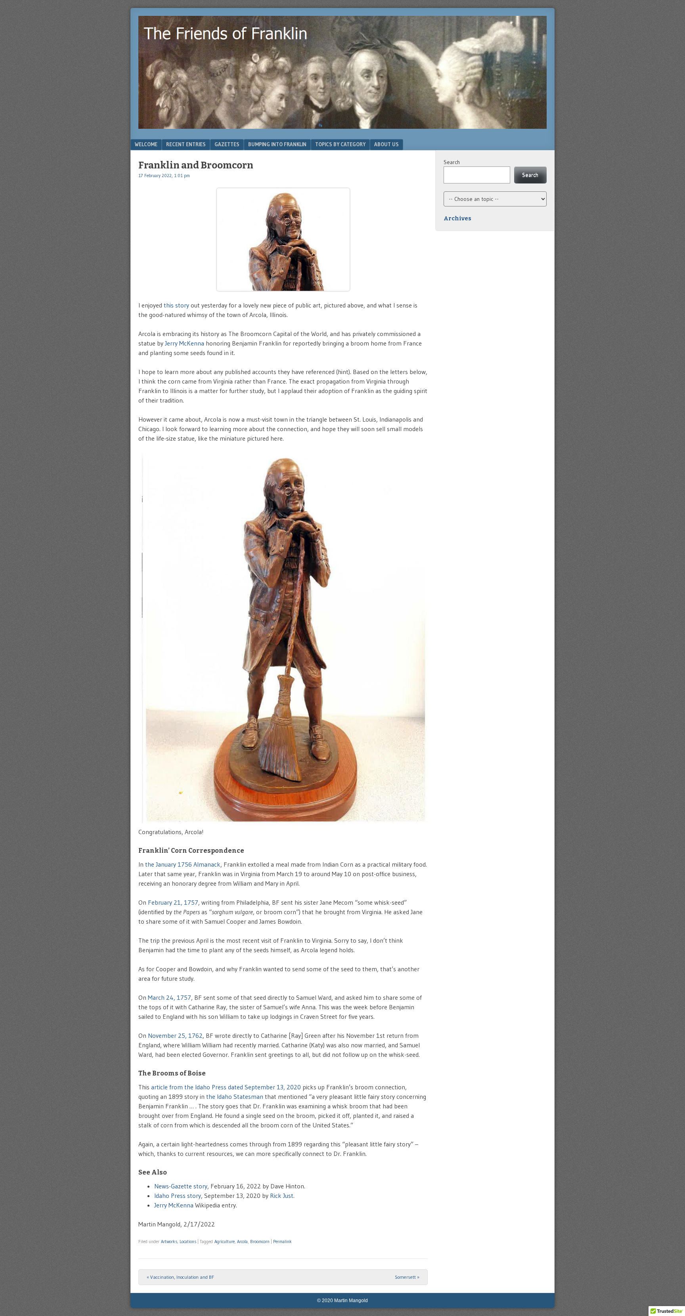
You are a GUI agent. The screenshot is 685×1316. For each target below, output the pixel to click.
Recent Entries (186, 144)
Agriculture (224, 1241)
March (157, 997)
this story (176, 305)
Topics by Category (340, 144)
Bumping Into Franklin (277, 144)
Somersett (407, 1277)
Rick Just (281, 1195)
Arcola (242, 1241)
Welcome (146, 144)
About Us (386, 144)
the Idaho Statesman (234, 1096)
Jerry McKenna (184, 343)
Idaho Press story (177, 1195)
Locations (188, 1241)
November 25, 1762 (175, 1035)
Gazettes (226, 144)
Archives (457, 218)
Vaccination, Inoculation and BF (180, 1277)
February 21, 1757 (173, 902)
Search (452, 162)
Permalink (282, 1241)
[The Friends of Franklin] (342, 126)
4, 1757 (180, 997)
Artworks (169, 1241)
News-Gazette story (180, 1186)
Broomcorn (260, 1241)
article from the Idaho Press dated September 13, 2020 (226, 1087)
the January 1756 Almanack (182, 864)
